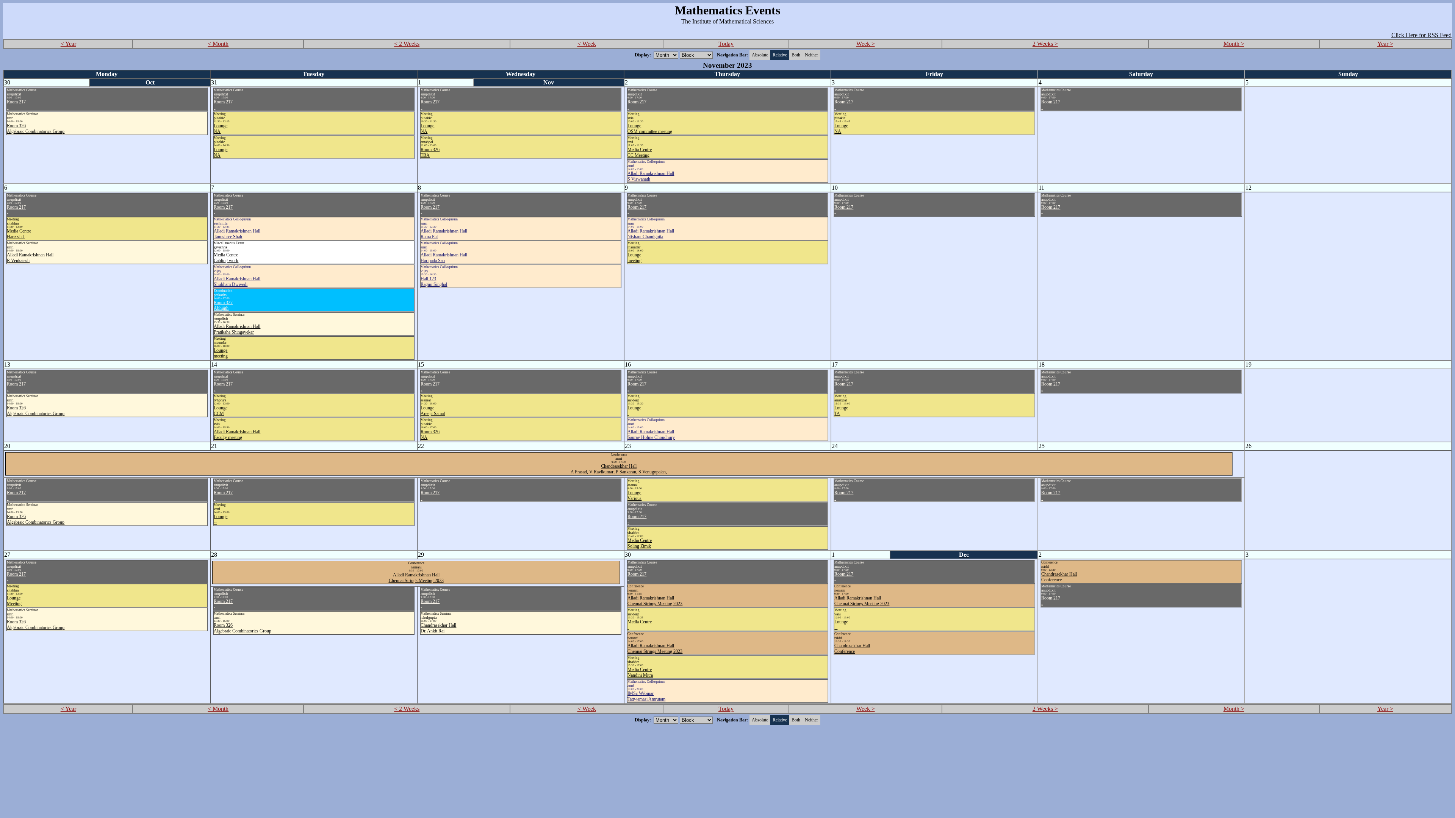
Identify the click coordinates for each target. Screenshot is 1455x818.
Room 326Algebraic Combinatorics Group (35, 128)
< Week (586, 44)
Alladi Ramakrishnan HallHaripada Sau (444, 257)
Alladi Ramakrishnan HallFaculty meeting (237, 434)
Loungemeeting (221, 353)
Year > (1385, 44)
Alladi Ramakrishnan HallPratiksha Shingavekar (237, 329)
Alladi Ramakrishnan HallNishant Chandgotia (650, 233)
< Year (68, 44)
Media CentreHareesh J (19, 233)
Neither (811, 55)
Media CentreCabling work (226, 257)
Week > (865, 44)
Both (796, 55)
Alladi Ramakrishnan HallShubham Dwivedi (237, 281)
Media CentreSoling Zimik (639, 543)
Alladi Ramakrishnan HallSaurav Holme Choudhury (651, 434)
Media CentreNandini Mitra (640, 672)
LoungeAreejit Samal (433, 410)
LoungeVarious (634, 495)
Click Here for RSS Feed (1421, 35)
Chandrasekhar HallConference (852, 648)
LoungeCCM (220, 410)
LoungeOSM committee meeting (649, 128)
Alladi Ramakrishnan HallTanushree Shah (237, 233)
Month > (1233, 44)
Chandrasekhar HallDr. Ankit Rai (438, 628)
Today (726, 44)
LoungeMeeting (14, 600)
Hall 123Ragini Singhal (434, 281)
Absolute (760, 55)
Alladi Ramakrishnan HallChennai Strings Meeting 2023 (416, 577)
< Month (218, 44)
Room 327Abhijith (223, 305)
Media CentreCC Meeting (639, 152)
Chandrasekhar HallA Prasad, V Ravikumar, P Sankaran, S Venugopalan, (619, 469)
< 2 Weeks (406, 44)
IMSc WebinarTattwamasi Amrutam (646, 696)
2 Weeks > (1045, 44)
